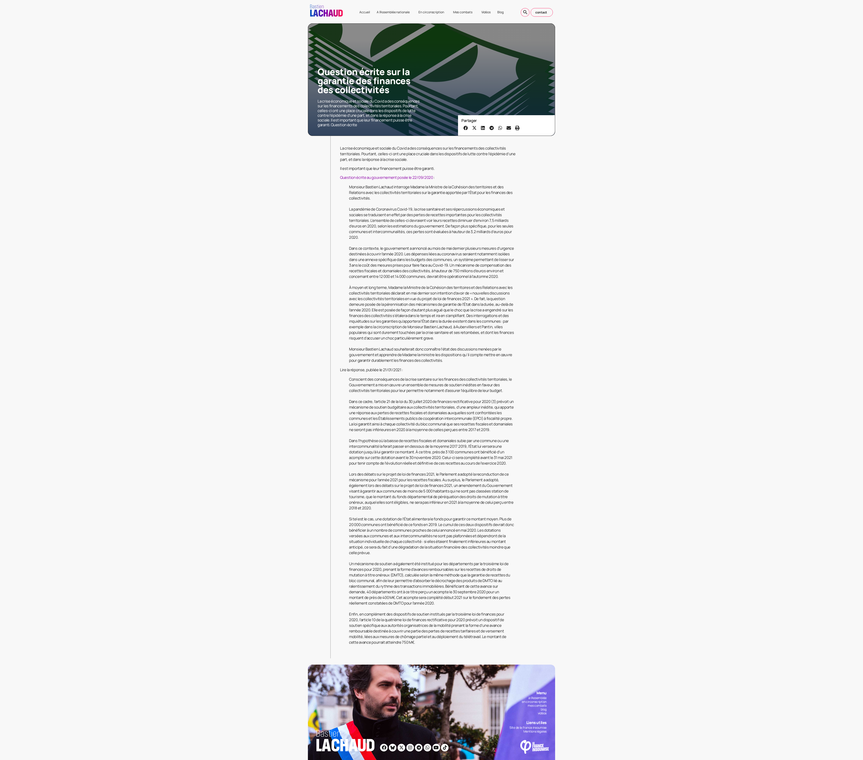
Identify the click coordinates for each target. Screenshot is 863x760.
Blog (500, 12)
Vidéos (486, 12)
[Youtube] (436, 747)
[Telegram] (419, 747)
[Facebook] (384, 747)
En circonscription (431, 12)
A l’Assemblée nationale (393, 12)
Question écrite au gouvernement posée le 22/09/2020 (386, 177)
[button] (465, 128)
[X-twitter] (401, 747)
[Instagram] (410, 747)
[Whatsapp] (427, 747)
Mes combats (462, 12)
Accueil (364, 12)
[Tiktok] (445, 747)
